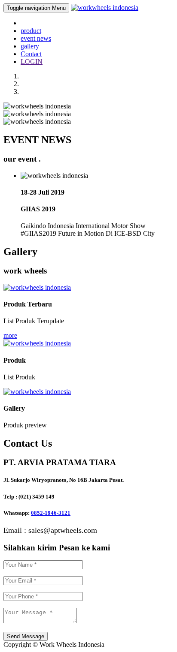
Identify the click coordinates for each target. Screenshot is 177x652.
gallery (30, 46)
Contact (31, 53)
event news (36, 38)
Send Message (25, 636)
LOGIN (32, 61)
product (31, 30)
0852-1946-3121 (50, 513)
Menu (36, 8)
